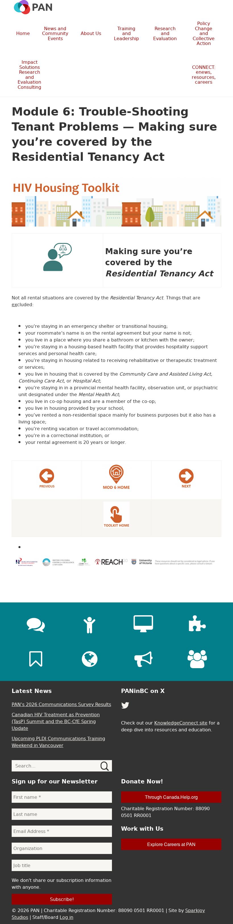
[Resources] (36, 659)
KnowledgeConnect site (180, 723)
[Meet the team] (197, 659)
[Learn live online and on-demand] (143, 624)
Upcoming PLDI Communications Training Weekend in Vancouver (58, 741)
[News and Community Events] (36, 624)
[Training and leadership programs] (89, 624)
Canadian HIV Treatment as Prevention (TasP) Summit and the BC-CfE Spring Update (56, 721)
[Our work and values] (89, 659)
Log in (66, 917)
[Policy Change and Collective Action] (143, 659)
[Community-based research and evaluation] (197, 624)
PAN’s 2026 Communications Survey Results (61, 704)
